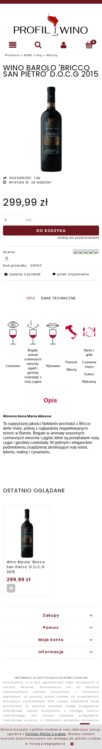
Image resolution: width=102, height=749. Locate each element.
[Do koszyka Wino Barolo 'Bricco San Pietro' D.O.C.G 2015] (11, 588)
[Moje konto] (63, 45)
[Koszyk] (89, 45)
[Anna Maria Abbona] (6, 259)
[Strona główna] (51, 24)
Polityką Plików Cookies (46, 734)
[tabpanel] (51, 383)
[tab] (30, 298)
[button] (13, 45)
